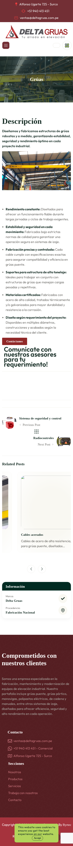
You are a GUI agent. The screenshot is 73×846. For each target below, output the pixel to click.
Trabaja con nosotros (23, 793)
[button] (31, 569)
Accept (37, 838)
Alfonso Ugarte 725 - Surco (32, 756)
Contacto (14, 800)
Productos (15, 779)
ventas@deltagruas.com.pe (39, 18)
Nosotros (14, 772)
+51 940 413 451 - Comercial (33, 748)
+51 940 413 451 (38, 11)
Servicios (14, 786)
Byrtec (67, 825)
